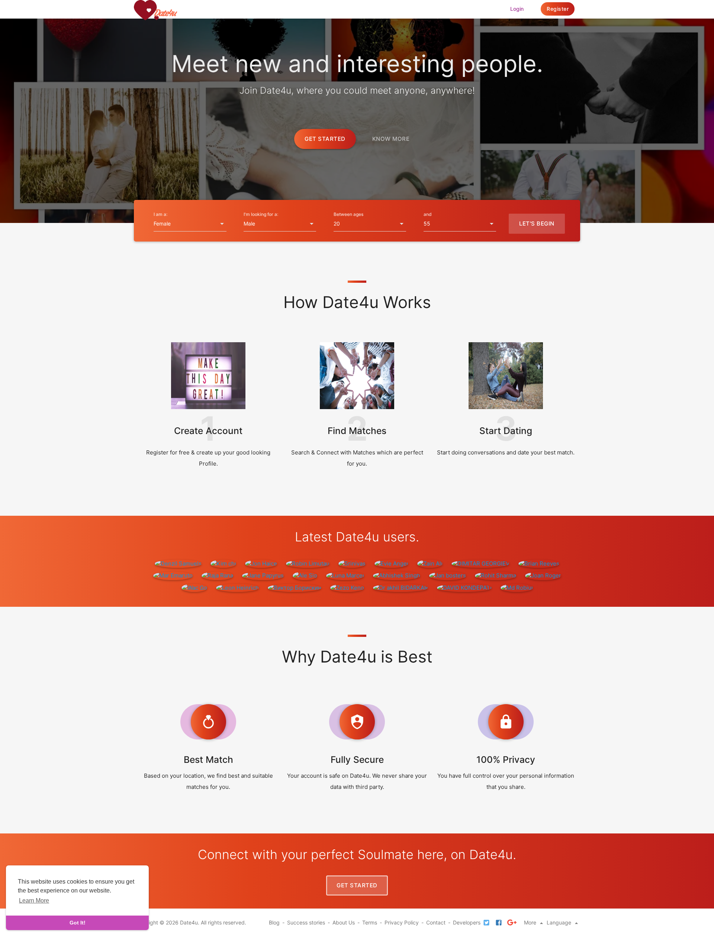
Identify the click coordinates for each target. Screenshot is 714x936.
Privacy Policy (402, 922)
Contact (436, 922)
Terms (369, 922)
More (531, 922)
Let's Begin (536, 223)
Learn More (34, 900)
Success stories (306, 922)
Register (558, 9)
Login (517, 9)
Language (560, 922)
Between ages (348, 214)
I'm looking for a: (261, 214)
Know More (391, 138)
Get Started (325, 138)
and (428, 214)
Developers (466, 922)
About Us (343, 922)
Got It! (78, 923)
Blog (274, 922)
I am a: (160, 214)
